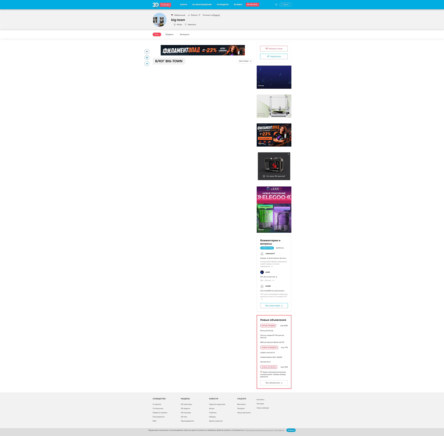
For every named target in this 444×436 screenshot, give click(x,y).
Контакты (260, 399)
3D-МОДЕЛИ (222, 4)
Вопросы (280, 248)
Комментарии (267, 248)
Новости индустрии (217, 404)
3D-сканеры (186, 412)
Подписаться (275, 56)
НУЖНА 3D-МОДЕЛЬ (269, 347)
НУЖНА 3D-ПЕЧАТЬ (269, 367)
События (212, 412)
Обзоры (212, 417)
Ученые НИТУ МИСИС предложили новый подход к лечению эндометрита (273, 264)
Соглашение (158, 408)
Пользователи (159, 417)
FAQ (154, 421)
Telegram (241, 408)
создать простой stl (267, 353)
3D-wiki (184, 417)
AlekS (267, 272)
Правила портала (160, 412)
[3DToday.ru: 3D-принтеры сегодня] (162, 6)
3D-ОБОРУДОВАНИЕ (202, 4)
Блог (157, 34)
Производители (187, 421)
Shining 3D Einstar (266, 331)
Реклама (165, 52)
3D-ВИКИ (238, 4)
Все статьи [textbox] (243, 61)
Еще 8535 (284, 326)
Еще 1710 (284, 347)
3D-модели (184, 34)
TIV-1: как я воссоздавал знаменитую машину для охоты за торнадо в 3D (274, 295)
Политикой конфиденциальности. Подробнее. (265, 430)
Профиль (169, 34)
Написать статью (275, 48)
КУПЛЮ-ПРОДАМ (268, 326)
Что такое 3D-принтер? (275, 176)
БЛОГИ (183, 4)
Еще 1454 (284, 367)
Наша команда (263, 408)
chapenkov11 (270, 253)
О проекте (157, 404)
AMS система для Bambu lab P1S (272, 342)
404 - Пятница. (266, 280)
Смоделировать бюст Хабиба (271, 357)
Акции (211, 408)
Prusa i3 (216, 15)
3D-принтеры (186, 404)
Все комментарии (273, 305)
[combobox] (245, 61)
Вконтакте (241, 404)
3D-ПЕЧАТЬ (252, 4)
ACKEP (268, 286)
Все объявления (273, 383)
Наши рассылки (244, 412)
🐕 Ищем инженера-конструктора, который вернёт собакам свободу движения (273, 374)
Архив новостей (216, 421)
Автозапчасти (265, 362)
